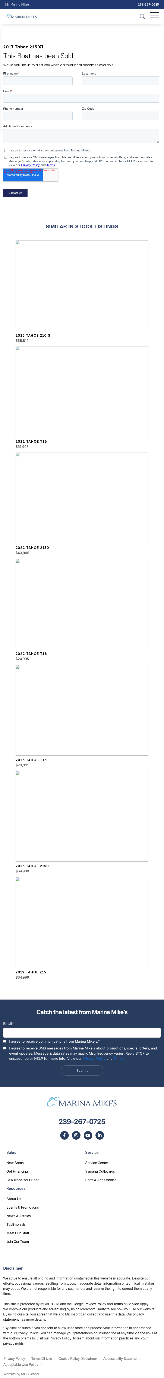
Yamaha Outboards (100, 1171)
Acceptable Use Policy (20, 1364)
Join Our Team (17, 1241)
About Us (13, 1199)
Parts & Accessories (100, 1180)
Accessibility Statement (121, 1358)
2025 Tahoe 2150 (32, 866)
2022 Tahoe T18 (31, 654)
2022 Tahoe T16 (31, 441)
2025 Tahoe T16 (31, 760)
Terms (118, 1058)
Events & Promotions (22, 1207)
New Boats (15, 1163)
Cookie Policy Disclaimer (78, 1358)
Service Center (96, 1163)
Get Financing (17, 1171)
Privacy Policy (94, 1058)
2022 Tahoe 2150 (32, 548)
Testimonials (16, 1224)
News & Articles (18, 1216)
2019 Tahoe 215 (31, 972)
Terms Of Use (41, 1358)
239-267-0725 (148, 4)
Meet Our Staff (17, 1233)
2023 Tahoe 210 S (33, 335)
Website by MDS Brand (21, 1374)
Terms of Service (126, 1304)
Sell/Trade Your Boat (22, 1180)
